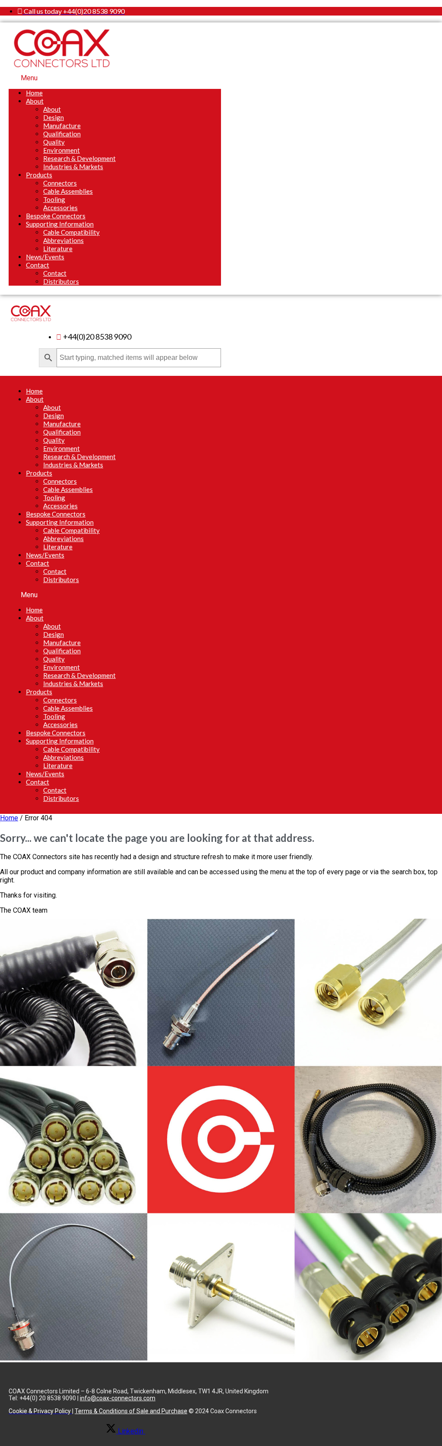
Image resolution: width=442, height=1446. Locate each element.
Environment (61, 150)
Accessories (60, 207)
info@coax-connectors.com (117, 1398)
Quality (54, 142)
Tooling (54, 199)
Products (39, 175)
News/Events (45, 257)
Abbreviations (63, 240)
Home (34, 93)
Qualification (62, 134)
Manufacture (62, 125)
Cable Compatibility (71, 232)
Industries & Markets (73, 166)
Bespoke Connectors (55, 216)
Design (53, 117)
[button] (115, 78)
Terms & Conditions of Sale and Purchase (131, 1411)
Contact (37, 265)
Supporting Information (60, 224)
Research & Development (79, 158)
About (35, 101)
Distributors (61, 281)
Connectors (60, 183)
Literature (58, 248)
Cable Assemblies (68, 191)
